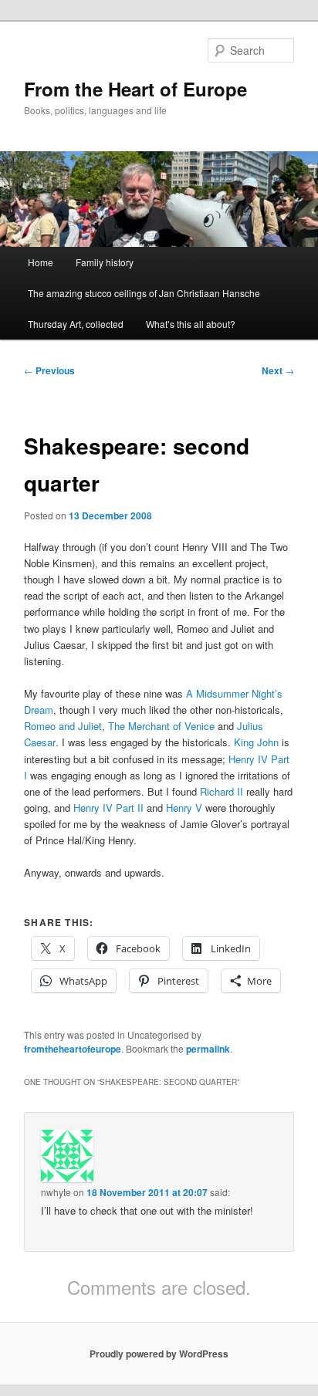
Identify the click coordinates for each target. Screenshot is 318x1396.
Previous (49, 370)
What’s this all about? (190, 323)
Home (40, 262)
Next (278, 370)
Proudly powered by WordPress (159, 1354)
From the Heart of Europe (135, 89)
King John (256, 742)
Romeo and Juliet (63, 725)
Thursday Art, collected (75, 323)
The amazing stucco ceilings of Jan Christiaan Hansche (144, 292)
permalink (208, 1049)
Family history (105, 262)
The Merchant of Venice (161, 725)
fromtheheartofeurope (72, 1049)
